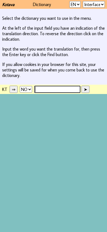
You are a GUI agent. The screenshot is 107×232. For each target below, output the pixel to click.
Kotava (8, 4)
